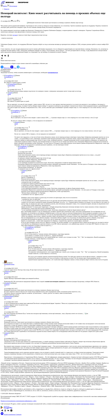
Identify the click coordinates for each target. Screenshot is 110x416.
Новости (6, 9)
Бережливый (8, 298)
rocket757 (7, 284)
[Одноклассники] (5, 411)
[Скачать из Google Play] (6, 408)
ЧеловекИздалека (9, 264)
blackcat (6, 308)
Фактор (6, 273)
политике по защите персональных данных (81, 404)
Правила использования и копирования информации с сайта (18, 401)
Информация (6, 71)
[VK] (8, 411)
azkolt (9, 94)
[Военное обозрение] (14, 3)
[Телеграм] (2, 411)
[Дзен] (11, 411)
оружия (15, 35)
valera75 (6, 316)
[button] (4, 6)
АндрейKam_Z (8, 77)
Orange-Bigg (11, 85)
